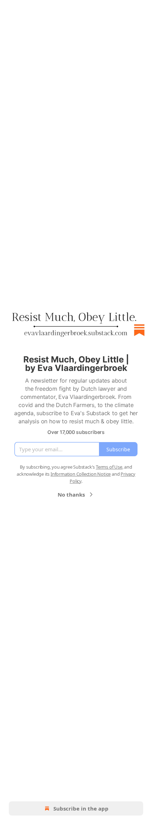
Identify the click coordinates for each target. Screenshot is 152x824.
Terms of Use (109, 467)
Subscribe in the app (81, 808)
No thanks (71, 494)
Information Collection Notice (81, 474)
